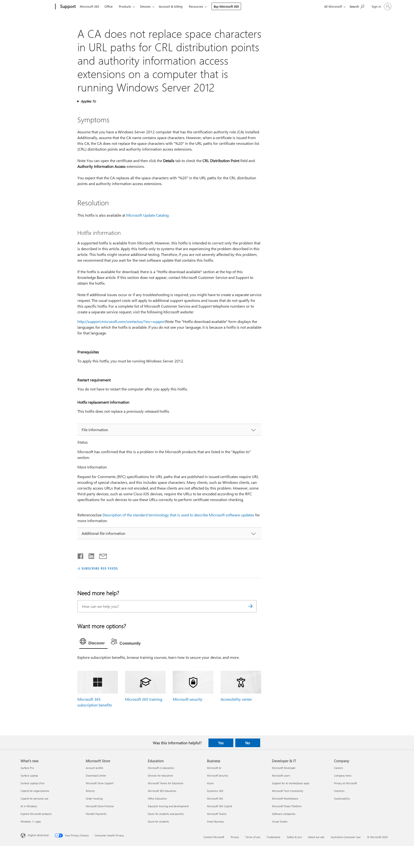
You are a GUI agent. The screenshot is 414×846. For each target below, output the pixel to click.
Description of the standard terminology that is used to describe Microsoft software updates (178, 514)
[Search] (251, 606)
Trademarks (273, 837)
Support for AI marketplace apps (290, 783)
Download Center (96, 775)
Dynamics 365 (215, 791)
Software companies (283, 814)
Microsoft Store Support (100, 783)
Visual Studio (279, 821)
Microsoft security (187, 699)
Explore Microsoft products (36, 814)
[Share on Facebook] (80, 555)
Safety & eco (294, 837)
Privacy (235, 837)
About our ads (316, 837)
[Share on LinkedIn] (89, 555)
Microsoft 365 (89, 6)
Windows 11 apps (31, 821)
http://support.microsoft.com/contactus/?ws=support (121, 321)
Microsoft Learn (281, 775)
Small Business (215, 821)
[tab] (93, 642)
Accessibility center (236, 699)
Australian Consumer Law (346, 837)
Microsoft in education (161, 768)
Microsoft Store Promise (100, 806)
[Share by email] (101, 555)
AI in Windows (29, 806)
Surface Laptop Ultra (33, 783)
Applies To (88, 101)
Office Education (157, 798)
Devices (145, 6)
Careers (338, 768)
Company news (342, 775)
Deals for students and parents (166, 814)
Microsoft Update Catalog (147, 215)
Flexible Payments (96, 814)
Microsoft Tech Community (287, 791)
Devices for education (160, 775)
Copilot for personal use (34, 798)
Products (125, 6)
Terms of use (252, 837)
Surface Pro (27, 768)
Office (108, 6)
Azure (210, 783)
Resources (196, 6)
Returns (90, 791)
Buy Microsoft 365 (226, 6)
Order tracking (94, 798)
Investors (339, 791)
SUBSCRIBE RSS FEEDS (99, 568)
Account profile (94, 768)
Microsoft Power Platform (286, 806)
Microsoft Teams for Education (165, 783)
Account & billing (171, 6)
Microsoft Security (217, 775)
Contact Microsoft (213, 837)
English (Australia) (38, 835)
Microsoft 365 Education (162, 791)
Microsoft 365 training (143, 699)
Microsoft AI (214, 768)
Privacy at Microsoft (345, 783)
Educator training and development (168, 806)
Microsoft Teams (216, 814)
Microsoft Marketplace (285, 798)
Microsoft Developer (284, 768)
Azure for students (158, 821)
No (247, 742)
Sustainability (342, 798)
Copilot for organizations (35, 791)
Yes (221, 742)
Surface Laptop (29, 775)
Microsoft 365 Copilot (219, 806)
